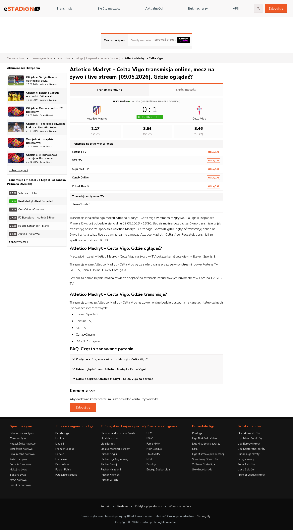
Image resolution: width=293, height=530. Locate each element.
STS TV (77, 160)
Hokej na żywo (19, 469)
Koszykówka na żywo (23, 444)
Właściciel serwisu (181, 506)
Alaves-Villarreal (25, 234)
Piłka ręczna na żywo (22, 454)
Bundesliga (62, 433)
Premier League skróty (251, 475)
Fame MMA (153, 444)
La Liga (59, 438)
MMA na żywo (18, 480)
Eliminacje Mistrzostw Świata (118, 433)
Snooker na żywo (20, 485)
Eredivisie (61, 459)
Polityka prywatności (148, 506)
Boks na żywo (18, 475)
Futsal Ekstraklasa (66, 475)
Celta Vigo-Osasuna (27, 209)
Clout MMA (153, 454)
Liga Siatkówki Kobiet (205, 438)
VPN (236, 8)
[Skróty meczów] (22, 8)
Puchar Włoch (109, 480)
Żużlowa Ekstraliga (203, 464)
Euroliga (151, 464)
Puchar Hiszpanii (111, 469)
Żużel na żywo (18, 459)
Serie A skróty (246, 464)
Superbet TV (80, 169)
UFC (149, 433)
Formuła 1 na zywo (21, 464)
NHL (195, 449)
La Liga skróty (246, 459)
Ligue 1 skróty (246, 469)
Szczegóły (203, 516)
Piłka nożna (121, 101)
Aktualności (154, 8)
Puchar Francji (109, 464)
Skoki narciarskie (202, 469)
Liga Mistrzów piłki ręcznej (208, 454)
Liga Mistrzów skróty (250, 438)
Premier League (65, 449)
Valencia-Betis (23, 193)
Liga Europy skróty (249, 444)
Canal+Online (80, 177)
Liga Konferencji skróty (251, 449)
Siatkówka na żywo (21, 449)
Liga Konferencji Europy (115, 449)
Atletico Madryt (97, 118)
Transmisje (64, 8)
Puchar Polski (63, 469)
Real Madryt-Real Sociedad (31, 201)
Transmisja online (109, 90)
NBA (149, 459)
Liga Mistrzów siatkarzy (206, 444)
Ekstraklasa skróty (249, 433)
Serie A (59, 454)
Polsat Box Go (81, 186)
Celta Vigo (199, 118)
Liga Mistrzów (109, 438)
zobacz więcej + (18, 170)
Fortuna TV (79, 152)
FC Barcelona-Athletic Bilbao (32, 217)
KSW (149, 438)
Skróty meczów (109, 8)
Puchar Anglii (109, 454)
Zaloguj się (276, 9)
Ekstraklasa (62, 464)
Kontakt (105, 506)
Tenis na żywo (18, 438)
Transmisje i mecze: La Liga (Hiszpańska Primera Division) (36, 182)
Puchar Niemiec (110, 475)
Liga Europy (108, 444)
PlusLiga (197, 433)
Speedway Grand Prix (205, 459)
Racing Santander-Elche (29, 226)
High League (154, 449)
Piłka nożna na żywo (22, 433)
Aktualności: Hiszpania (23, 68)
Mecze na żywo (114, 40)
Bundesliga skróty (249, 454)
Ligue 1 (59, 444)
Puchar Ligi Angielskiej (114, 459)
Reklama (122, 506)
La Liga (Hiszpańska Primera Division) (155, 101)
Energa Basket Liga (158, 469)
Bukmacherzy (198, 8)
